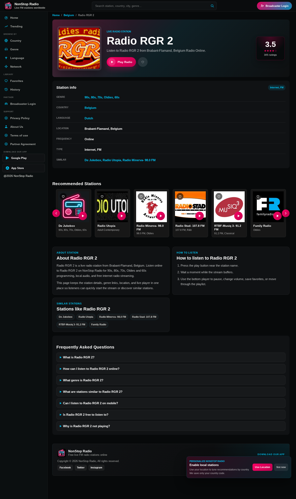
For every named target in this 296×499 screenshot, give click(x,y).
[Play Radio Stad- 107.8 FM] (199, 216)
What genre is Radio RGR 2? (83, 380)
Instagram (96, 467)
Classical (229, 233)
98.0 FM (141, 233)
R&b (189, 230)
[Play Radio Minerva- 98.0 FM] (160, 216)
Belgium (69, 15)
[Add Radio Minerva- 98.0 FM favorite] (141, 196)
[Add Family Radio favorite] (258, 196)
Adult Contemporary (108, 230)
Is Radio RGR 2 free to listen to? (85, 414)
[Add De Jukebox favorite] (63, 196)
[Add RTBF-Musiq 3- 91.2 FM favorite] (218, 196)
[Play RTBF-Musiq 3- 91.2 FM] (238, 216)
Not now (281, 467)
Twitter (81, 467)
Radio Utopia (112, 160)
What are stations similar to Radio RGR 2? (92, 391)
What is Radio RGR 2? (78, 357)
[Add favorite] (143, 62)
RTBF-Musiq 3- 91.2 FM (72, 324)
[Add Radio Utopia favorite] (102, 196)
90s (87, 97)
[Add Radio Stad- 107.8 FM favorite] (180, 196)
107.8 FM (180, 230)
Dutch (89, 118)
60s (117, 97)
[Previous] (56, 213)
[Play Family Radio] (277, 216)
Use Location (262, 467)
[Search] (212, 6)
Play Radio (125, 62)
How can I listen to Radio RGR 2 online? (91, 368)
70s (99, 97)
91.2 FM (218, 233)
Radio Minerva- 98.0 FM (139, 160)
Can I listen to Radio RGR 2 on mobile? (90, 403)
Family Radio (262, 226)
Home (56, 15)
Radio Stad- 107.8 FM (190, 226)
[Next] (286, 213)
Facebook (65, 467)
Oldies (108, 97)
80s (93, 97)
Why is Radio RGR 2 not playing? (86, 426)
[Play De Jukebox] (83, 216)
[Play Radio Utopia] (122, 216)
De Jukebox (93, 160)
